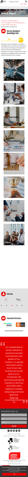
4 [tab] (8, 330)
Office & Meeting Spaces (18, 22)
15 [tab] (20, 330)
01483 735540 (14, 2)
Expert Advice (4, 20)
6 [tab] (10, 330)
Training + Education (14, 282)
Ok (14, 474)
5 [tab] (9, 330)
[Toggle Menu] (26, 7)
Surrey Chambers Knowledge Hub (9, 26)
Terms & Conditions (17, 434)
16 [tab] (21, 330)
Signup (25, 4)
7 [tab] (11, 330)
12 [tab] (17, 330)
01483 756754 (17, 463)
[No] (26, 471)
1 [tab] (1, 305)
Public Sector (13, 276)
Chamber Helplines (13, 20)
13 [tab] (18, 330)
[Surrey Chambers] (3, 4)
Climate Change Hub (11, 24)
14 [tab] (19, 330)
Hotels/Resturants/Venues (13, 256)
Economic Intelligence (6, 22)
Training (3, 24)
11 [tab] (16, 330)
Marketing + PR (13, 269)
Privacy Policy (9, 434)
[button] (14, 40)
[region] (14, 40)
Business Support (13, 250)
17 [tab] (22, 330)
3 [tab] (11, 305)
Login (21, 4)
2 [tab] (6, 305)
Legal (13, 263)
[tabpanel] (7, 299)
